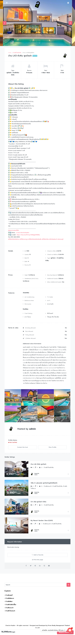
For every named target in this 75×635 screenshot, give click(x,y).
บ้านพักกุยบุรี (9, 595)
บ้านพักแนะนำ (9, 607)
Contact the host (22, 447)
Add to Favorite (38, 555)
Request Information (65, 632)
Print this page (38, 560)
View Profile (52, 447)
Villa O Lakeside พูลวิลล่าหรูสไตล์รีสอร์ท (44, 483)
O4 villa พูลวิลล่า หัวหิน (38, 502)
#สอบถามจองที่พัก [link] (13, 230)
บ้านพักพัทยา (9, 601)
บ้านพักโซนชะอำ (10, 611)
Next (70, 23)
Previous (4, 23)
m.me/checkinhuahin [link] (22, 233)
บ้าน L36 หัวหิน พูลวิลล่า (38, 464)
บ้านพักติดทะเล (9, 598)
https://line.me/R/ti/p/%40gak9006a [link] (28, 235)
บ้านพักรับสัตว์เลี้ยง (10, 604)
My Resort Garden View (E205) (42, 520)
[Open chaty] (69, 630)
